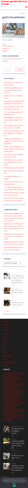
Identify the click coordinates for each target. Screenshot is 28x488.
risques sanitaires (20, 402)
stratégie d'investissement (8, 410)
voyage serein (14, 418)
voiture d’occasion (18, 415)
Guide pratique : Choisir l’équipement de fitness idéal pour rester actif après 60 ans (17, 468)
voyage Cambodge (7, 418)
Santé (4, 350)
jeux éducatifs (16, 392)
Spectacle (5, 359)
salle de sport (6, 405)
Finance (14, 273)
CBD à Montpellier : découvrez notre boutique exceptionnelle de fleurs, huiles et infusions (14, 162)
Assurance (6, 376)
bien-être (18, 376)
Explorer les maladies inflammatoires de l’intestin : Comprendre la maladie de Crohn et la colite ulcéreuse (14, 149)
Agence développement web (10, 247)
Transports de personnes (9, 362)
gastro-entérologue (17, 386)
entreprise (6, 386)
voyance (20, 418)
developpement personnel (9, 384)
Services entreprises (8, 356)
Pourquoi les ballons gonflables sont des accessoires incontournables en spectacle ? (14, 218)
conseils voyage (19, 378)
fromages (10, 386)
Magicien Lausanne (7, 394)
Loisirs (4, 337)
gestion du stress (7, 389)
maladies (5, 397)
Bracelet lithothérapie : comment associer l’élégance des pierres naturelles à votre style (13, 120)
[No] (26, 482)
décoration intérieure (20, 384)
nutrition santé (6, 402)
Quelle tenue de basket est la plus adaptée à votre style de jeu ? (14, 228)
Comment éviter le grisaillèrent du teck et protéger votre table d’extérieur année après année (13, 90)
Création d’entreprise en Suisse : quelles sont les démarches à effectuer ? (14, 236)
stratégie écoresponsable (19, 410)
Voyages (5, 365)
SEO (17, 405)
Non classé (15, 300)
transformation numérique (9, 415)
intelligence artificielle (8, 392)
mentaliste (19, 397)
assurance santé (12, 376)
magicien (21, 392)
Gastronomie (6, 334)
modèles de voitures (8, 399)
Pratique (5, 347)
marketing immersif (11, 397)
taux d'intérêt (6, 412)
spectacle (12, 407)
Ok (14, 485)
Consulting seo (7, 234)
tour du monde (13, 412)
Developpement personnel (10, 242)
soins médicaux (7, 407)
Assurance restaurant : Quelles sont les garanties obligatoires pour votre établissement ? (14, 133)
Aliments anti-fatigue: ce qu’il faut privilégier (14, 168)
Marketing (15, 288)
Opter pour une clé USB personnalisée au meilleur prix (17, 292)
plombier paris (13, 402)
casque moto (12, 378)
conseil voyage (6, 381)
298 (8, 311)
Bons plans (6, 327)
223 (7, 476)
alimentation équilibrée (18, 373)
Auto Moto (6, 324)
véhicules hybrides (7, 420)
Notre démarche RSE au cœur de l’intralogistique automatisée (18, 431)
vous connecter (11, 59)
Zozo (5, 21)
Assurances (6, 321)
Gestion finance (14, 389)
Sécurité (5, 353)
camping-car (6, 378)
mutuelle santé (16, 399)
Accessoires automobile (8, 373)
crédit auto (13, 381)
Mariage (5, 340)
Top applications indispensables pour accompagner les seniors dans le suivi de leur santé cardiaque (14, 141)
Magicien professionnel (16, 394)
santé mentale (12, 405)
